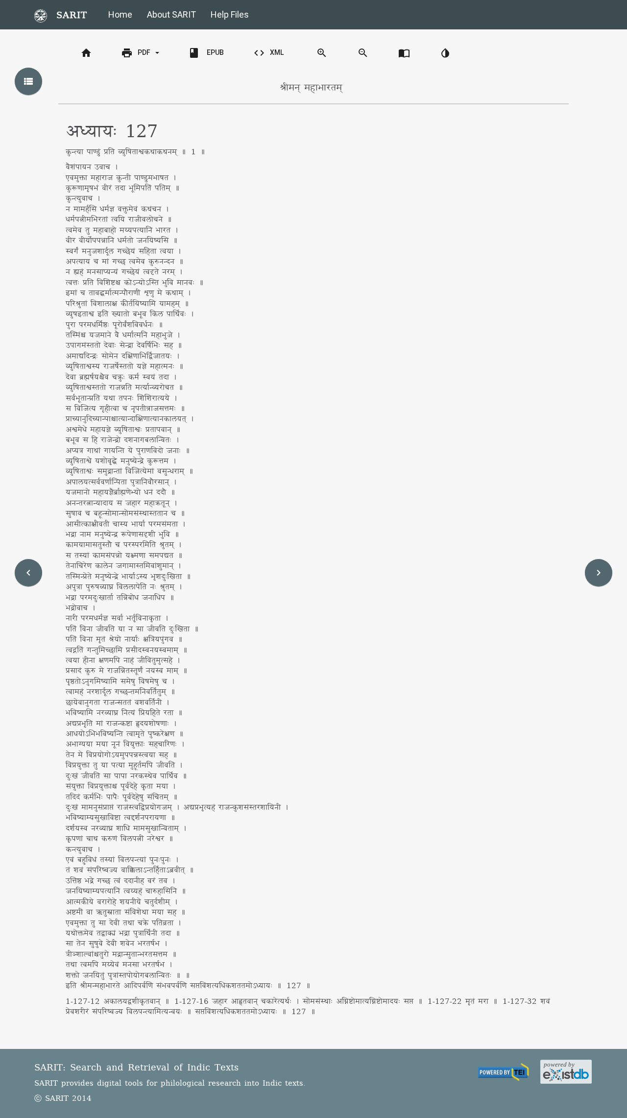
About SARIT (171, 14)
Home (120, 14)
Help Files (230, 14)
